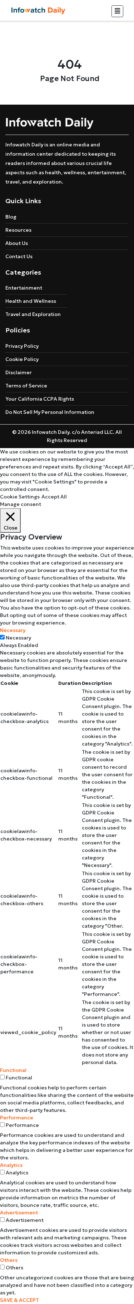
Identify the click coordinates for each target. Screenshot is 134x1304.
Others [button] (9, 1260)
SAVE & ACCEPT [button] (19, 1300)
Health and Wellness (30, 301)
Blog (10, 217)
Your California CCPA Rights (39, 399)
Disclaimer (18, 372)
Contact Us (19, 256)
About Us (16, 243)
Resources (18, 230)
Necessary (18, 638)
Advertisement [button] (19, 1212)
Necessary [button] (12, 630)
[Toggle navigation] (117, 11)
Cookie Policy (22, 359)
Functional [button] (13, 1070)
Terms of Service (26, 385)
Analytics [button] (11, 1165)
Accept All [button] (54, 496)
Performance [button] (16, 1117)
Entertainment (23, 288)
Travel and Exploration (33, 314)
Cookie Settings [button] (20, 496)
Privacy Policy (22, 346)
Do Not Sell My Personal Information (49, 412)
